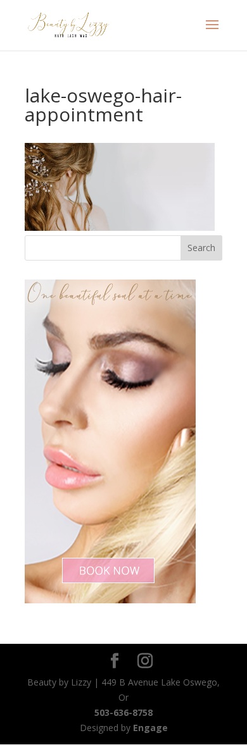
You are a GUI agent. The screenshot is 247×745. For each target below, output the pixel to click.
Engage (150, 728)
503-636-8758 (123, 712)
